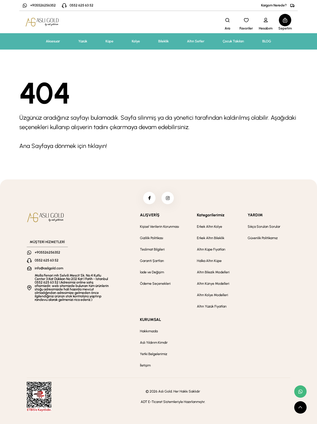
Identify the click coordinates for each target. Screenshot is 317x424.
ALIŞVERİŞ (149, 215)
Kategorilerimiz (210, 215)
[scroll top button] (300, 407)
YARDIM (255, 215)
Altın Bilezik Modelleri (213, 272)
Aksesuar (53, 41)
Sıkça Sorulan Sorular (264, 227)
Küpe (109, 41)
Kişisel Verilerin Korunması (159, 227)
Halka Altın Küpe (209, 261)
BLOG (266, 41)
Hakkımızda (149, 331)
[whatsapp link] (300, 391)
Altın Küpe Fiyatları (211, 249)
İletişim (145, 365)
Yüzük (82, 41)
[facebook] (149, 198)
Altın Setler (195, 41)
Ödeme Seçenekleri (155, 284)
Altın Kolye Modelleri (212, 295)
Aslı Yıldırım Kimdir (154, 342)
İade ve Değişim (152, 272)
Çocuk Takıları (233, 41)
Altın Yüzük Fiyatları (212, 306)
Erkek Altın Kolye (209, 227)
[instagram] (167, 198)
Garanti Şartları (152, 261)
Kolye (136, 41)
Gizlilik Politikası (151, 238)
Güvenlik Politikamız (263, 238)
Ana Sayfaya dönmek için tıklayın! (63, 145)
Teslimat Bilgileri (152, 249)
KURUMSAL (150, 319)
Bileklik (163, 41)
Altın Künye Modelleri (213, 284)
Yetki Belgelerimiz (153, 354)
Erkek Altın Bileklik (210, 238)
